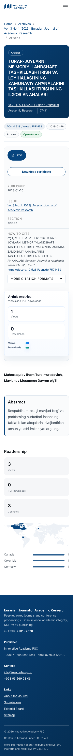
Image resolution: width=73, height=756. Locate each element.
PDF (19, 155)
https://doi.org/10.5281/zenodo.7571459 (34, 269)
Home (8, 24)
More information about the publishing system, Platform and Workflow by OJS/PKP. (32, 746)
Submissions (12, 702)
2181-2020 (25, 631)
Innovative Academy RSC (21, 648)
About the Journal (16, 696)
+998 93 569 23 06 (17, 678)
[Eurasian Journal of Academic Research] (16, 7)
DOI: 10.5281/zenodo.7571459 (24, 126)
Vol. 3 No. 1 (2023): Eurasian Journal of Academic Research (31, 31)
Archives (24, 24)
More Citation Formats (32, 279)
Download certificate (36, 171)
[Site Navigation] (65, 6)
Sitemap (9, 715)
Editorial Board (14, 708)
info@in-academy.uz (18, 672)
